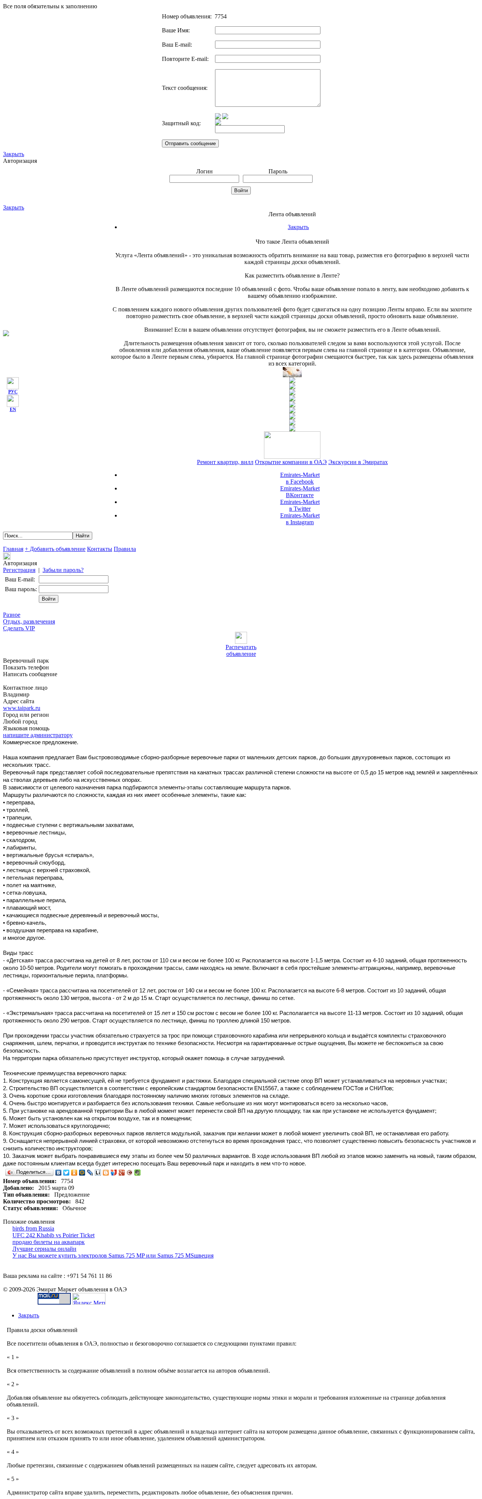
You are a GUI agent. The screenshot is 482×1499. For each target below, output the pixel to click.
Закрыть (13, 154)
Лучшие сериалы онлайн (44, 1249)
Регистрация (19, 570)
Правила (125, 549)
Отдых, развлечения (29, 621)
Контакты (99, 549)
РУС (13, 391)
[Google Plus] (122, 1172)
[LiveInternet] (98, 1172)
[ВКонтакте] (59, 1172)
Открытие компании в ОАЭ (291, 462)
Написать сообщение (30, 674)
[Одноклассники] (74, 1172)
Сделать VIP (19, 628)
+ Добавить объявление (55, 549)
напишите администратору (38, 735)
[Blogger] (106, 1172)
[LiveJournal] (90, 1172)
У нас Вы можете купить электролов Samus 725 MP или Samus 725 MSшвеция (113, 1255)
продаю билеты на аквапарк (48, 1242)
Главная (13, 549)
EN (13, 409)
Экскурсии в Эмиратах (358, 462)
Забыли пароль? (63, 570)
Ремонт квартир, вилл (225, 462)
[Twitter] (66, 1172)
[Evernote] (138, 1172)
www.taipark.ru (21, 708)
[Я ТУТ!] (114, 1172)
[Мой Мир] (82, 1172)
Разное (11, 614)
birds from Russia (33, 1228)
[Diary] (130, 1172)
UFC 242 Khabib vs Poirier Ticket (53, 1235)
